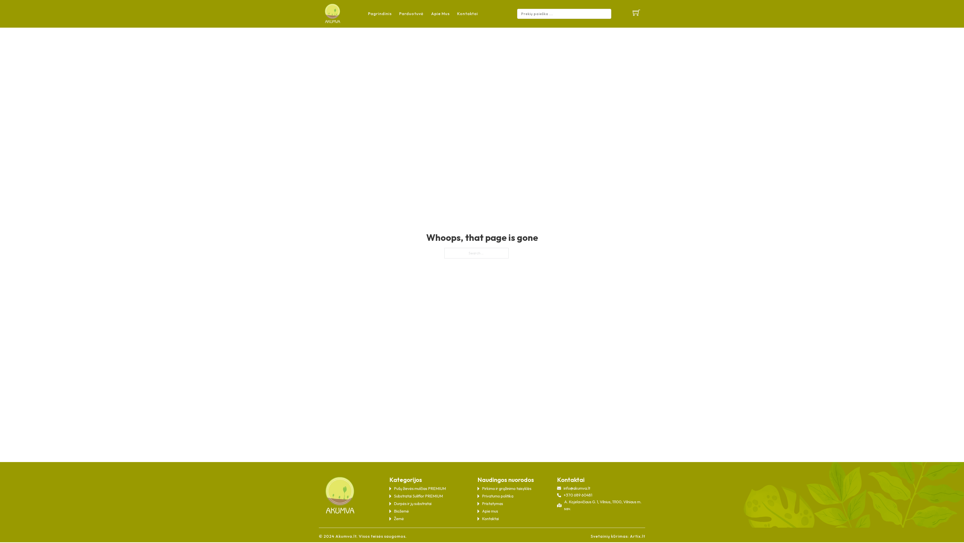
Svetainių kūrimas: (610, 536)
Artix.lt (637, 536)
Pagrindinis (380, 13)
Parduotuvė (411, 13)
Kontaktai (467, 13)
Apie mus (440, 13)
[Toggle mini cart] (636, 12)
